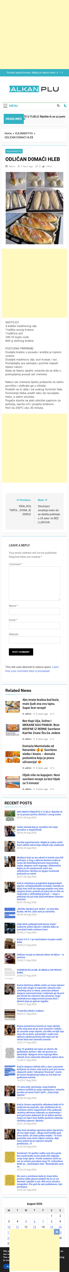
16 (60, 1227)
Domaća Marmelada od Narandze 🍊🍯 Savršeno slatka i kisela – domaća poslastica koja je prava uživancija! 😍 (39, 754)
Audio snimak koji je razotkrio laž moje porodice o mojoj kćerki (37, 828)
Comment (15, 564)
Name (13, 605)
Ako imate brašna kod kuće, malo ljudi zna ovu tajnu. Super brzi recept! (40, 704)
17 (8, 1232)
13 (34, 1227)
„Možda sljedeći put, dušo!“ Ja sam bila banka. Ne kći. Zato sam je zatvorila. (38, 910)
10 (8, 1227)
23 (60, 1232)
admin (12, 166)
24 (8, 1238)
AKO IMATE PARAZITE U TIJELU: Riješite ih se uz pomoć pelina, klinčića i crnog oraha (39, 813)
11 (17, 1227)
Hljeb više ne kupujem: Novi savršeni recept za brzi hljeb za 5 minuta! (41, 779)
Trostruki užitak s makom (30, 1010)
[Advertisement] (34, 1250)
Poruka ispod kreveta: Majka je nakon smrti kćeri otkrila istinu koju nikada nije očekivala (40, 843)
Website (13, 634)
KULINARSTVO (14, 151)
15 (51, 1227)
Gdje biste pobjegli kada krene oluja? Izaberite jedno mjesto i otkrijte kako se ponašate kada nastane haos (38, 927)
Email (13, 620)
